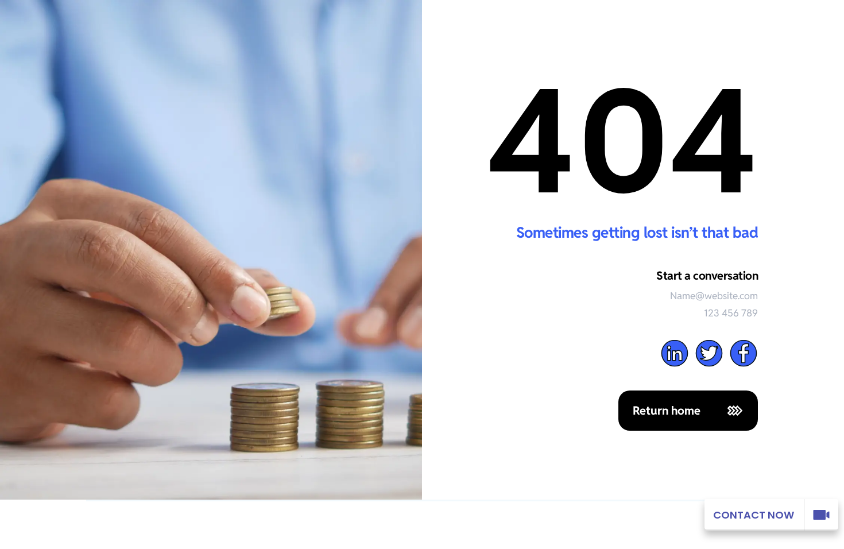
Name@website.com (714, 295)
